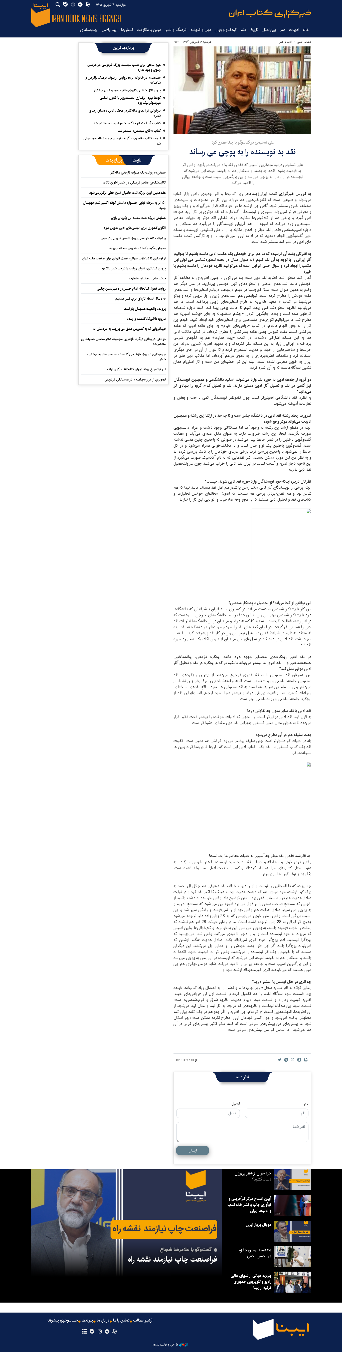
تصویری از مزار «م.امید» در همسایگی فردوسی (135, 379)
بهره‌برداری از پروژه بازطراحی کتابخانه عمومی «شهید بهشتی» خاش (126, 357)
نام (306, 1104)
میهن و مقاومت (149, 29)
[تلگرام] (107, 1332)
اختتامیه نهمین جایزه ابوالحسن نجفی (255, 1253)
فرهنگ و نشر (176, 29)
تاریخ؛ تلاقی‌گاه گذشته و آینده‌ (146, 319)
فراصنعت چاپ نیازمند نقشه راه (172, 1259)
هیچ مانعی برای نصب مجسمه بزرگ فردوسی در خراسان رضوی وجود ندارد (124, 67)
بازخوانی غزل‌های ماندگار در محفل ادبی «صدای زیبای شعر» (125, 113)
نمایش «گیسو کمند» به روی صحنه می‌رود (137, 248)
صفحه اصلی (304, 41)
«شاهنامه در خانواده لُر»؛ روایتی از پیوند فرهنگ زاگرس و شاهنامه (123, 80)
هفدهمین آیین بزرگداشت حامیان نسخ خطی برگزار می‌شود (127, 192)
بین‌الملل (269, 29)
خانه (306, 29)
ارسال (193, 1150)
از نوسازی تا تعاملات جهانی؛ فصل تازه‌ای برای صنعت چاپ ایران (124, 258)
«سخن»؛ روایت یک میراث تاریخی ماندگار (138, 172)
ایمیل (236, 1104)
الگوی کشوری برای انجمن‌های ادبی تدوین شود (135, 228)
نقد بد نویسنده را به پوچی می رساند (242, 152)
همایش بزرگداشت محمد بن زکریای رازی (138, 218)
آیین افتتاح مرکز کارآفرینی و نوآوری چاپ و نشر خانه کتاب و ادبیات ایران (249, 1204)
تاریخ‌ (254, 29)
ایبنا (270, 13)
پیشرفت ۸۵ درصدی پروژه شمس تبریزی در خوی (133, 238)
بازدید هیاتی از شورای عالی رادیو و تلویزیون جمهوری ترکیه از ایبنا (251, 1281)
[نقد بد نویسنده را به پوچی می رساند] (242, 90)
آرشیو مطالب (142, 1321)
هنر (282, 29)
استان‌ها (127, 29)
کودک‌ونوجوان (226, 29)
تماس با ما (121, 1321)
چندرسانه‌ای (89, 29)
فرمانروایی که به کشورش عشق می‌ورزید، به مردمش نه (129, 329)
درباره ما (103, 1321)
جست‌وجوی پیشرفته (62, 1321)
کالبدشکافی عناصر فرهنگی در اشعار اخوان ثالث (134, 182)
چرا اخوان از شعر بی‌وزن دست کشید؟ (253, 1176)
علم (243, 29)
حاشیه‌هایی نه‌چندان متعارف (147, 278)
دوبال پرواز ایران (258, 1224)
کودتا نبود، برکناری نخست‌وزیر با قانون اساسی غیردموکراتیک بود (130, 100)
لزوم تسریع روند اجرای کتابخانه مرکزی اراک (136, 369)
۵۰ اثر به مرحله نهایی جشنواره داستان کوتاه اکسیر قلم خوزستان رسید (124, 205)
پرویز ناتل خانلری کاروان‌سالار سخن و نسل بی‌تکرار (127, 90)
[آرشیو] (84, 1332)
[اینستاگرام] (99, 1332)
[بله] (92, 1332)
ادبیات (294, 29)
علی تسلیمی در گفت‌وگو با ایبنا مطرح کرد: (242, 142)
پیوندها (87, 1321)
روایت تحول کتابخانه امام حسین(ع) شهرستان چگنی (131, 288)
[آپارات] (115, 1332)
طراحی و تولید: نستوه (165, 1345)
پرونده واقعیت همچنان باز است (145, 309)
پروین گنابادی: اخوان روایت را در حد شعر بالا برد (133, 268)
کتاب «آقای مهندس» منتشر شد (139, 131)
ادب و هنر (285, 41)
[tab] (137, 160)
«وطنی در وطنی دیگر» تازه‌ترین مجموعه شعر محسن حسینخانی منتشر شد (123, 341)
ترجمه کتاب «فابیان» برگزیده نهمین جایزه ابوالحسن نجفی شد (122, 141)
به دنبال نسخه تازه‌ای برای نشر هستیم (140, 298)
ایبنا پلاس (109, 29)
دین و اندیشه (201, 29)
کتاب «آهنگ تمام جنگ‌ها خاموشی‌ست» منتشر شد (127, 123)
